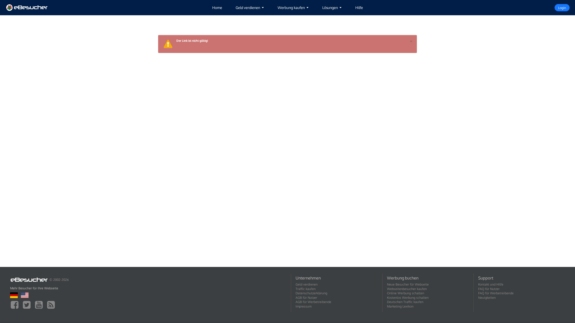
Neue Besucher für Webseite (408, 284)
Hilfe (359, 7)
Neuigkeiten (487, 297)
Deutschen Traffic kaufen (405, 302)
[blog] (52, 304)
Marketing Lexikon (400, 306)
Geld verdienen (307, 284)
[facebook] (15, 304)
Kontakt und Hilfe (490, 284)
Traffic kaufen (306, 289)
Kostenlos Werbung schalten (408, 297)
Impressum (304, 306)
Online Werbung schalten (405, 293)
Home (217, 7)
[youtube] (40, 304)
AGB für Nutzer (306, 297)
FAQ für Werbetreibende (496, 293)
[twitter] (27, 304)
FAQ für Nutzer (489, 289)
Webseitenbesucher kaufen (407, 289)
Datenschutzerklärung (311, 293)
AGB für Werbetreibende (313, 302)
